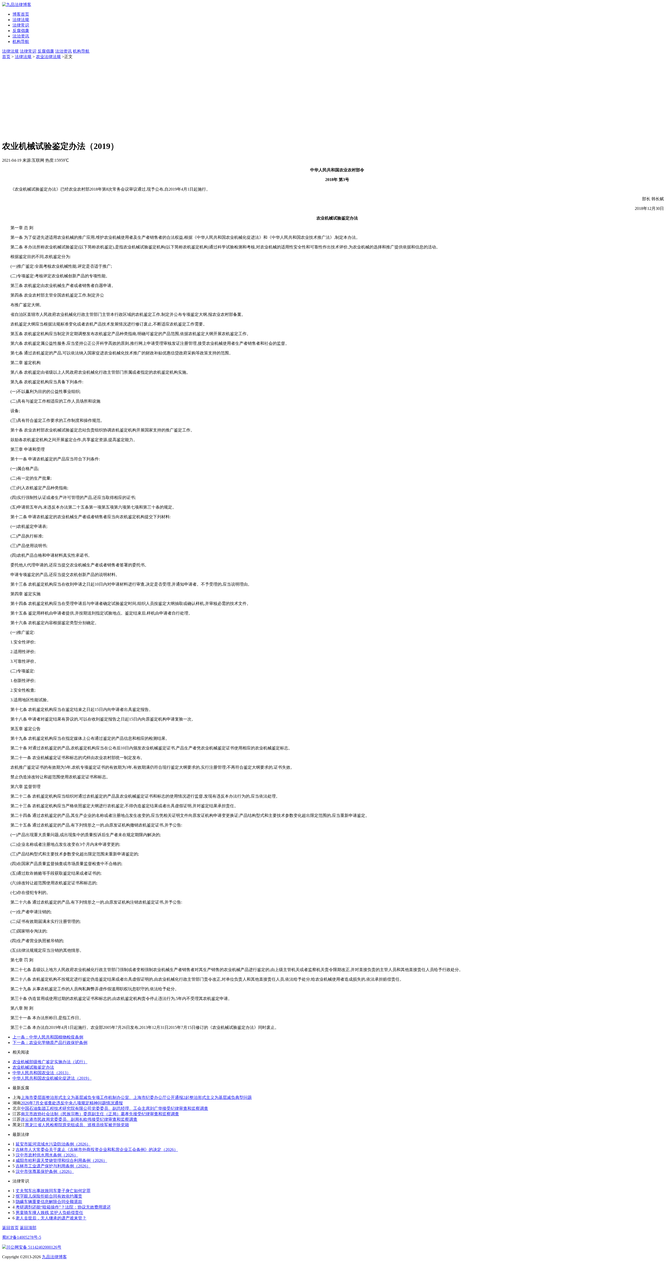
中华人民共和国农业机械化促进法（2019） (52, 1078)
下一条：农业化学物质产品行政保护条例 (49, 1042)
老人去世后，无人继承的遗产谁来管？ (51, 1218)
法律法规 (20, 19)
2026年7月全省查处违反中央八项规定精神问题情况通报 (72, 1103)
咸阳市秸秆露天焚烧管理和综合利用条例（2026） (61, 1160)
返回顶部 (28, 1227)
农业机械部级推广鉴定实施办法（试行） (49, 1062)
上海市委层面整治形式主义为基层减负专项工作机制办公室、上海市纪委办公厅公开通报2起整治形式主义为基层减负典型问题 (136, 1097)
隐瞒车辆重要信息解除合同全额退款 (49, 1201)
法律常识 (20, 25)
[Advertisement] (333, 98)
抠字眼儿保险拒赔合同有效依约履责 (49, 1196)
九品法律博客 (54, 1257)
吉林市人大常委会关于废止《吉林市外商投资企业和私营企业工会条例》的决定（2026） (97, 1149)
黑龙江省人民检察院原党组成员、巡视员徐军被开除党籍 (77, 1125)
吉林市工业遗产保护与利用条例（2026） (53, 1166)
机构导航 (20, 41)
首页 (6, 56)
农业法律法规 (48, 56)
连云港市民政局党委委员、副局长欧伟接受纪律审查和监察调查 (79, 1119)
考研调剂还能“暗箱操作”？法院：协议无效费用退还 (63, 1207)
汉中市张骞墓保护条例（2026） (45, 1171)
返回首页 (10, 1227)
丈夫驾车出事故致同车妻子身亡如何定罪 (53, 1190)
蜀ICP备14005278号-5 (21, 1237)
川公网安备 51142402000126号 (33, 1247)
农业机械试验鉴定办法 (33, 1067)
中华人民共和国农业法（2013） (41, 1073)
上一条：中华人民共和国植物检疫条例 (47, 1037)
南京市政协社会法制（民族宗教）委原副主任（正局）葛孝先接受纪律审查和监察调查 (100, 1114)
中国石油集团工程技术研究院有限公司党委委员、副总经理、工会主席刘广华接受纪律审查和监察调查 (114, 1108)
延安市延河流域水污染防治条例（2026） (53, 1144)
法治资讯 (20, 36)
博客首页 (20, 14)
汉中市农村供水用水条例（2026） (47, 1155)
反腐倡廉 (20, 30)
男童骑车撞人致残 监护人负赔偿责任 (49, 1212)
